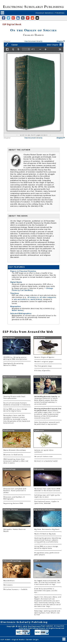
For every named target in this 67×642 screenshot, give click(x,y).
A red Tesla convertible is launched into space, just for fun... (45, 590)
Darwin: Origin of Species (44, 357)
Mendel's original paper (43, 361)
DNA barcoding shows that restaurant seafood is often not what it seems (15, 461)
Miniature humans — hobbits (15, 589)
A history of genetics (42, 370)
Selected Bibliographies (20, 313)
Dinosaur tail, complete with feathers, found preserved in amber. (14, 490)
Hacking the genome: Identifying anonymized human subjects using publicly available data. (47, 540)
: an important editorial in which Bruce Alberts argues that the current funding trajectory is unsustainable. (47, 400)
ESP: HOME (6, 639)
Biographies (15, 306)
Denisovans (8, 585)
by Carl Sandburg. (32, 289)
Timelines (59, 13)
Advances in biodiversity (13, 454)
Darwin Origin (32, 639)
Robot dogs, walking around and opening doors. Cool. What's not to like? (47, 613)
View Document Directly (33, 41)
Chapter (60, 41)
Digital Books (16, 282)
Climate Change (10, 510)
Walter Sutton (17, 310)
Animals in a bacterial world (46, 461)
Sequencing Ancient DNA (13, 503)
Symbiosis (39, 430)
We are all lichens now (43, 456)
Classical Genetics (45, 13)
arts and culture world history (28, 299)
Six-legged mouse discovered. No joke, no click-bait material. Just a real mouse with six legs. (47, 582)
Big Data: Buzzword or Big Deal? (47, 529)
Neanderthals (9, 580)
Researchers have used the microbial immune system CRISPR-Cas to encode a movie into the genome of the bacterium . (16, 419)
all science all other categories (41, 297)
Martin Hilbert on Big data (45, 534)
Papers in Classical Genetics (23, 271)
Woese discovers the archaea (14, 450)
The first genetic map (43, 366)
